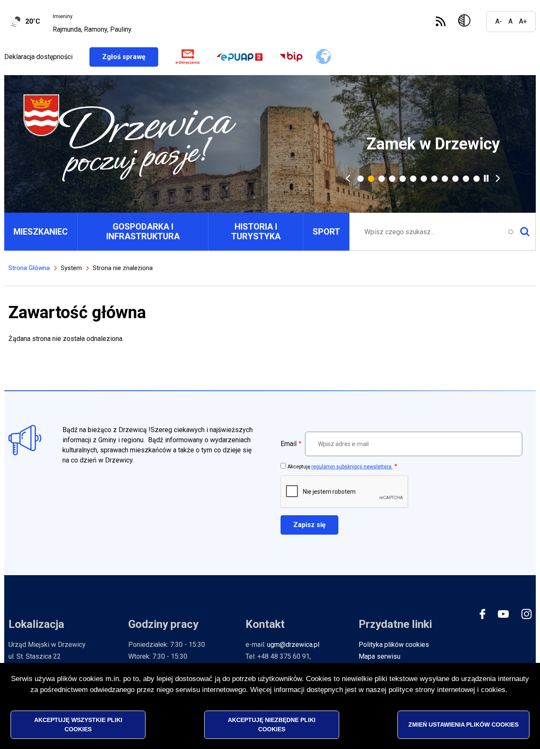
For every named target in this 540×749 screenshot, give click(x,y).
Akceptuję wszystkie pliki (78, 724)
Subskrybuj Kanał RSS (441, 21)
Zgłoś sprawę (130, 57)
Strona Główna (29, 268)
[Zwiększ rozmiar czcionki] (523, 21)
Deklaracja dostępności (38, 57)
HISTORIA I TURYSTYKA (256, 231)
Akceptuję (340, 467)
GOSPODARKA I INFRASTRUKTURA (143, 231)
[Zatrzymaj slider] (486, 178)
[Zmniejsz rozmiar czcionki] (498, 21)
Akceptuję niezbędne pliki (272, 724)
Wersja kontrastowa (466, 21)
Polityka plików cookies (394, 645)
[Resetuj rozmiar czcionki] (510, 21)
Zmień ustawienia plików (463, 724)
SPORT (326, 232)
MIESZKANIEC (41, 232)
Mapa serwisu (379, 656)
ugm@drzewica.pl (293, 645)
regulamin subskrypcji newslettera (352, 467)
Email (289, 444)
